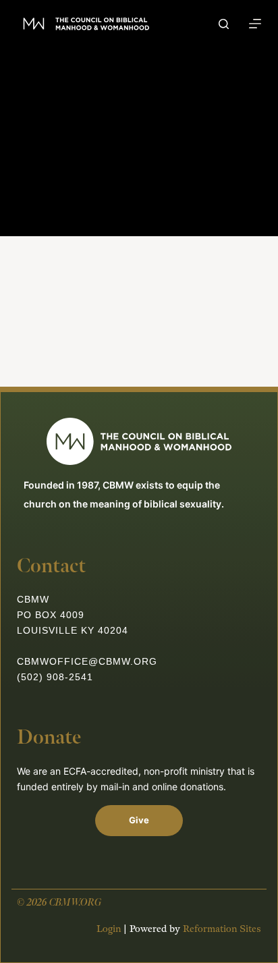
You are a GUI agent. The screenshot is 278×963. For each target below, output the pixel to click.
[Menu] (255, 24)
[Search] (224, 24)
